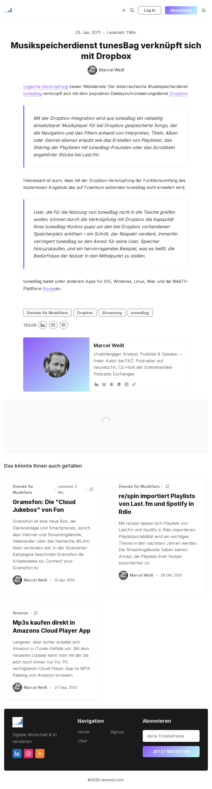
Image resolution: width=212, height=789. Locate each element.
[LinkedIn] (97, 384)
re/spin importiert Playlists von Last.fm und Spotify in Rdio (157, 503)
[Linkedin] (17, 753)
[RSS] (39, 753)
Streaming (112, 313)
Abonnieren (181, 10)
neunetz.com (112, 780)
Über (83, 740)
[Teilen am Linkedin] (42, 325)
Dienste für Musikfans (47, 313)
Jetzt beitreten (171, 751)
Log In (149, 10)
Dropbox (178, 93)
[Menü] (204, 10)
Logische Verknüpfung (45, 86)
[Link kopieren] (63, 325)
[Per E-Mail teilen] (53, 325)
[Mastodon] (119, 384)
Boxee (49, 288)
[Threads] (112, 384)
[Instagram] (127, 384)
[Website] (134, 384)
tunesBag (32, 93)
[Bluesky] (104, 384)
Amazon (20, 613)
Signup (117, 731)
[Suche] (132, 10)
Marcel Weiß (109, 345)
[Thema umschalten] (124, 10)
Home (83, 731)
